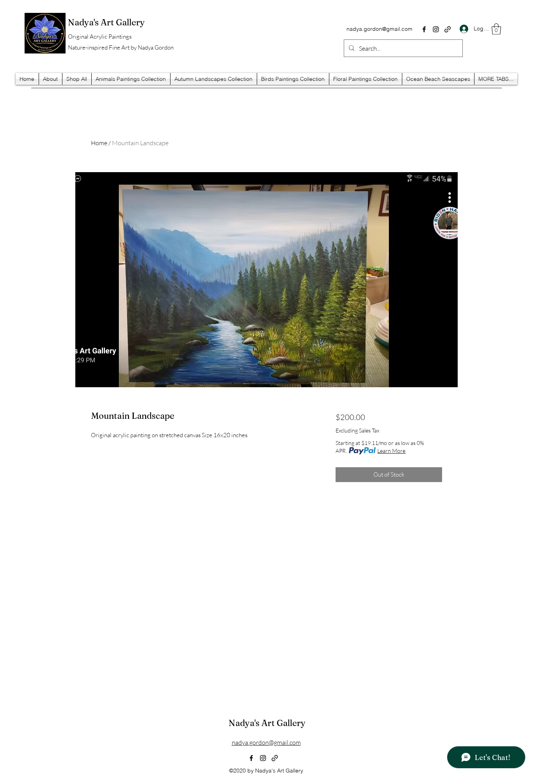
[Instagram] (436, 29)
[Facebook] (424, 29)
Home (99, 143)
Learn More (391, 450)
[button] (496, 29)
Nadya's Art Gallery (267, 722)
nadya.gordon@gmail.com (379, 28)
